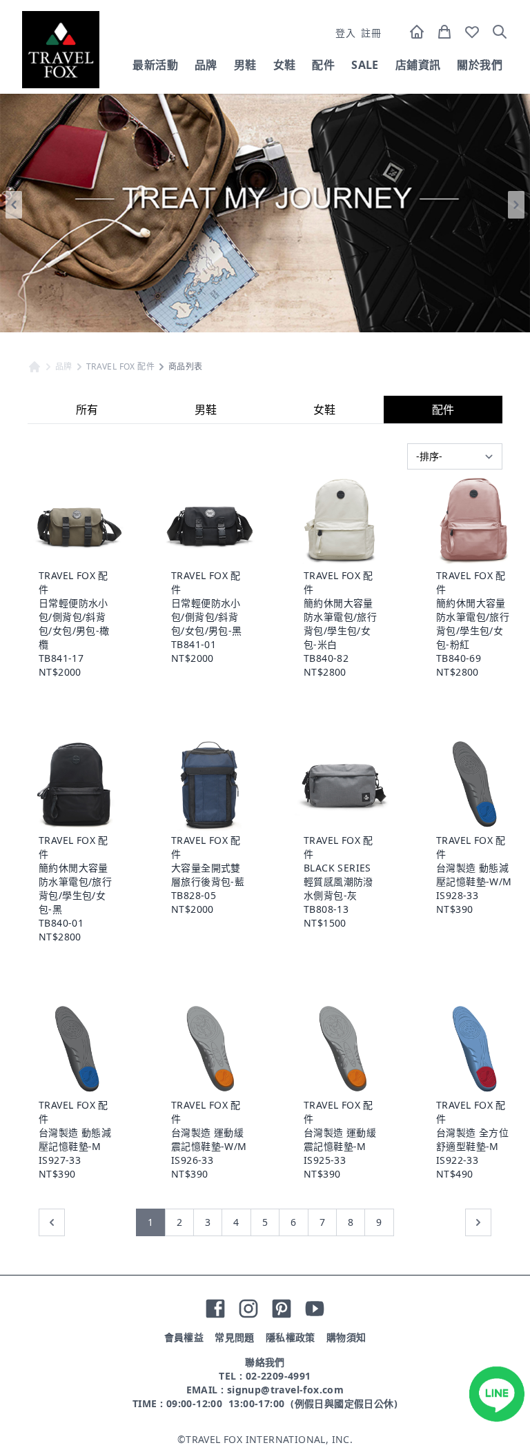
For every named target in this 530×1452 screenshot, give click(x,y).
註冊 (371, 32)
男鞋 (245, 64)
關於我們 (479, 64)
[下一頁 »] (478, 1222)
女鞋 (284, 64)
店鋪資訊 (418, 64)
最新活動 (155, 64)
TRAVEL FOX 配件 (120, 366)
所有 (87, 409)
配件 (323, 64)
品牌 (206, 64)
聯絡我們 (265, 1362)
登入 (345, 32)
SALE (365, 64)
